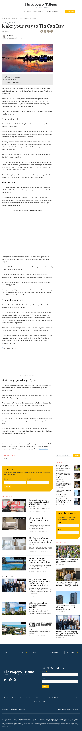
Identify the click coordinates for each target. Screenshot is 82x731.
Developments (48, 11)
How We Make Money (54, 698)
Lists (24, 558)
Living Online (77, 709)
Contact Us (37, 702)
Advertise (14, 698)
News (28, 11)
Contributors (29, 698)
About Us (6, 698)
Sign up (8, 486)
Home (25, 11)
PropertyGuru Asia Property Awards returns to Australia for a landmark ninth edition (63, 501)
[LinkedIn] (5, 679)
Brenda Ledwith (32, 571)
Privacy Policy (14, 709)
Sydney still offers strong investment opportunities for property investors (63, 492)
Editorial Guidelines (41, 698)
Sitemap (45, 702)
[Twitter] (15, 679)
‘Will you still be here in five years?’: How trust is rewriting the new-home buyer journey (63, 484)
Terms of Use (43, 449)
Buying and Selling (12, 18)
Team (21, 698)
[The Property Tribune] (21, 672)
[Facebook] (10, 679)
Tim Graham (31, 511)
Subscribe (70, 11)
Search (77, 455)
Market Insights (22, 603)
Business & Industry (21, 579)
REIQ (5, 458)
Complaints (67, 698)
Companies (54, 11)
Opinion (23, 500)
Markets (40, 11)
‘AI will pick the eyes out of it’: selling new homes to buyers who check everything (63, 475)
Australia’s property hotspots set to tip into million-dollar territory (63, 467)
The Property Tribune (33, 531)
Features (34, 11)
